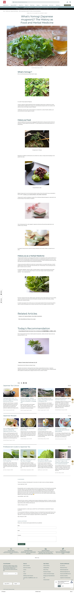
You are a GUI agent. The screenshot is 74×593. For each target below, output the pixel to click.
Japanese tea (63, 551)
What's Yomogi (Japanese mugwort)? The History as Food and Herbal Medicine (30, 11)
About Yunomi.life (26, 565)
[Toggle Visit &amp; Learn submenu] (54, 5)
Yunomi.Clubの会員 (21, 7)
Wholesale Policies (63, 567)
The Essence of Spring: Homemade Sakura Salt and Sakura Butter (62, 430)
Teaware (37, 5)
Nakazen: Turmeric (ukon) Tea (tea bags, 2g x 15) (27, 362)
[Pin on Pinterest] (26, 383)
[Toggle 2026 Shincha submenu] (9, 5)
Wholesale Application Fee (65, 571)
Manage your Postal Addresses (49, 575)
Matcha (26, 5)
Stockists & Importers (64, 575)
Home (4, 11)
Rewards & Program (47, 571)
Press (24, 571)
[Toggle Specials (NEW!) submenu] (17, 5)
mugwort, (42, 13)
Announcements (46, 579)
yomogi (45, 13)
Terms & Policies (46, 565)
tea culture (67, 551)
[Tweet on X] (21, 383)
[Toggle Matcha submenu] (28, 5)
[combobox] (36, 2)
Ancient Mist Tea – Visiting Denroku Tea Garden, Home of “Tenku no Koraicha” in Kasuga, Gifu (28, 400)
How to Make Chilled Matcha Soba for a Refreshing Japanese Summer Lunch (10, 430)
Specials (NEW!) (14, 5)
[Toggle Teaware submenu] (40, 5)
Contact (24, 573)
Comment (19, 535)
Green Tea (21, 5)
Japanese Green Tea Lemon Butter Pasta (28, 429)
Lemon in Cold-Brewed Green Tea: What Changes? (28, 460)
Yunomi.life (6, 589)
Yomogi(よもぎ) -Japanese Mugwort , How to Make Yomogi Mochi (35, 194)
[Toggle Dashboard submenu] (60, 5)
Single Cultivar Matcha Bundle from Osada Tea (10, 460)
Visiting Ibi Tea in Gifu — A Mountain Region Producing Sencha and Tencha (10, 400)
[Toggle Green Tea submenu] (23, 5)
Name (19, 525)
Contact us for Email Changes (48, 573)
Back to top (37, 557)
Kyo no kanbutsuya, (36, 13)
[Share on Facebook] (24, 383)
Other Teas (32, 5)
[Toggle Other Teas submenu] (34, 5)
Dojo (68, 552)
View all (69, 385)
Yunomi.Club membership (37, 8)
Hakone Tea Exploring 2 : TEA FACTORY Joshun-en (62, 399)
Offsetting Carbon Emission (28, 575)
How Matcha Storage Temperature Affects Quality (45, 460)
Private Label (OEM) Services (65, 573)
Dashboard (58, 5)
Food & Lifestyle (45, 5)
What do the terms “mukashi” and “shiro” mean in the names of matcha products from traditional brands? (62, 461)
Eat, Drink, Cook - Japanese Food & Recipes (12, 11)
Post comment (21, 544)
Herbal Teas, (29, 13)
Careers (24, 569)
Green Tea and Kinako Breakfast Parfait (43, 429)
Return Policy (45, 569)
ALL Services (62, 565)
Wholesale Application (64, 569)
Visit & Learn (51, 5)
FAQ (44, 577)
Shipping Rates (46, 567)
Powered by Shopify (11, 589)
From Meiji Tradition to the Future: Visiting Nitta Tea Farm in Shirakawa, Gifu (45, 400)
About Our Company (27, 567)
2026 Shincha (5, 5)
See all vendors (28, 553)
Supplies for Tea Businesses (65, 577)
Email (19, 530)
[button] (70, 2)
